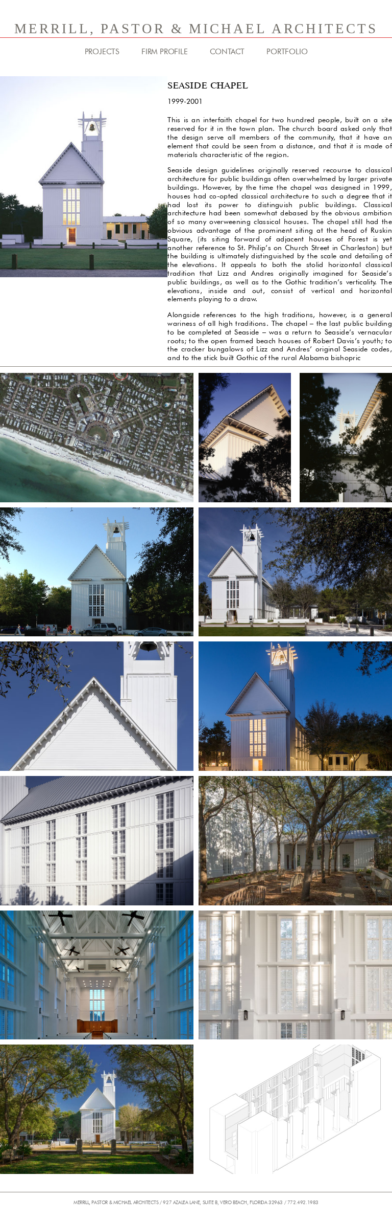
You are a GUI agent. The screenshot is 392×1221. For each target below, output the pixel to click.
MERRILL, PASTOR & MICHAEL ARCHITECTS (195, 28)
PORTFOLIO (286, 51)
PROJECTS (102, 51)
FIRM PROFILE (164, 51)
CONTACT (227, 51)
